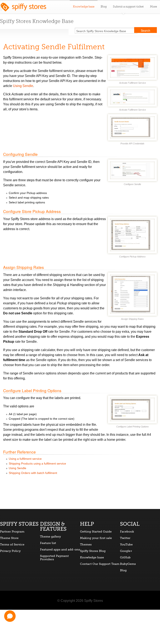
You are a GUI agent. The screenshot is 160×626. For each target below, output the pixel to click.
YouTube (126, 544)
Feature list (48, 543)
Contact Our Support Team (99, 564)
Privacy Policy (10, 551)
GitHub (125, 557)
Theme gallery (50, 536)
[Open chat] (10, 616)
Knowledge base (92, 557)
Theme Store (9, 538)
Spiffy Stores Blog (93, 551)
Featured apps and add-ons (60, 549)
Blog (104, 6)
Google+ (126, 551)
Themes (86, 544)
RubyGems (128, 564)
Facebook (127, 531)
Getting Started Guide (96, 531)
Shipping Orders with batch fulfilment (33, 473)
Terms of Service (12, 544)
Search (145, 30)
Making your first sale (96, 538)
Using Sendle (23, 86)
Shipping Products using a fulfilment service (37, 463)
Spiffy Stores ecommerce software (23, 8)
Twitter (125, 538)
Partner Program (12, 531)
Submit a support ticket (128, 6)
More (153, 6)
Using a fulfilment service (25, 458)
